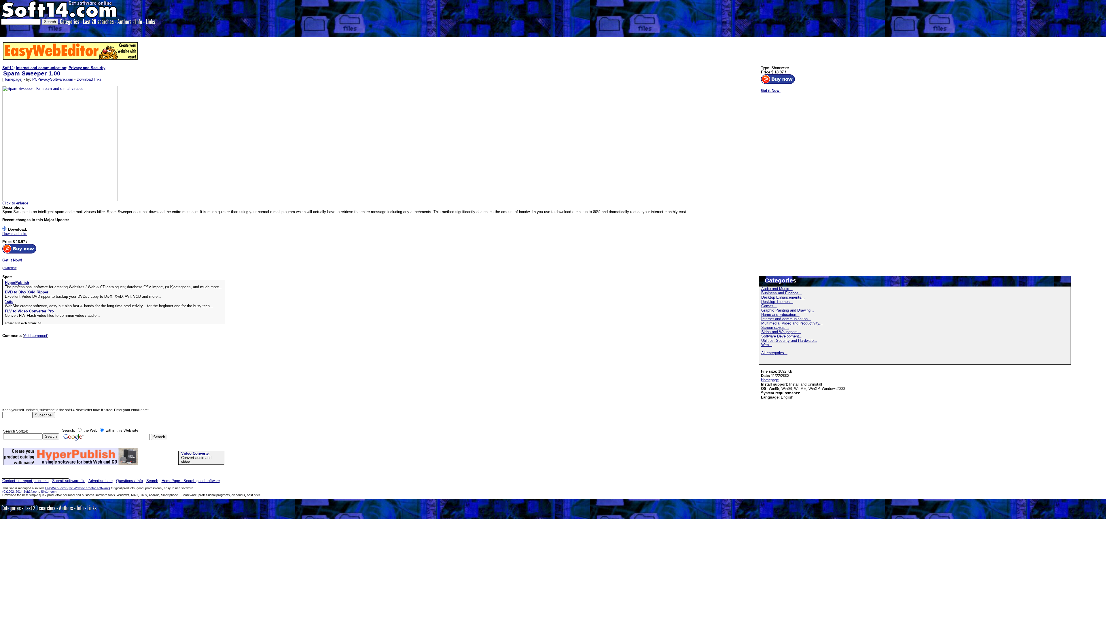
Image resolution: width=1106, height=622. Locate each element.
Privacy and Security (87, 68)
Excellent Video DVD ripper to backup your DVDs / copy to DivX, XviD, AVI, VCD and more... (83, 296)
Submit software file (68, 481)
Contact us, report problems (25, 481)
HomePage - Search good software (191, 481)
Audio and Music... (777, 289)
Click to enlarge (15, 203)
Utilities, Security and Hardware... (789, 340)
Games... (769, 306)
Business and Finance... (781, 293)
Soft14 (8, 68)
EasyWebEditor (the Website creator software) (77, 488)
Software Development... (781, 336)
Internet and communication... (786, 319)
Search (152, 481)
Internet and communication (41, 68)
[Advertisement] (1015, 18)
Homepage (12, 79)
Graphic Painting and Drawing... (787, 310)
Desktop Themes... (777, 301)
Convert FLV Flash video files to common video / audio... (52, 315)
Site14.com (48, 491)
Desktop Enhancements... (783, 297)
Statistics (9, 268)
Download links (89, 79)
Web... (766, 345)
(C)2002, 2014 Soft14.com (20, 491)
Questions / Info (129, 481)
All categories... (774, 353)
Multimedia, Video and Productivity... (792, 323)
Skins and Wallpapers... (781, 332)
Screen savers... (775, 327)
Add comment (35, 335)
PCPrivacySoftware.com (52, 79)
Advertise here (100, 481)
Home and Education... (780, 314)
